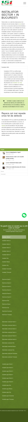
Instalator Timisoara (6, 272)
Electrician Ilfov (5, 300)
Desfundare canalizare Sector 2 (9, 325)
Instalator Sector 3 (6, 244)
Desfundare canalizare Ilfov (8, 343)
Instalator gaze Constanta (8, 395)
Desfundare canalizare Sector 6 (9, 339)
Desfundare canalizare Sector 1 (9, 321)
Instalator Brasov (6, 261)
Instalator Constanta (6, 268)
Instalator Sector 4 (6, 247)
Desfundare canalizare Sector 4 (9, 332)
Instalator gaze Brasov (7, 388)
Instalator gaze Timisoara (8, 399)
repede (3, 125)
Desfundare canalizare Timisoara (9, 357)
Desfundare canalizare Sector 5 (9, 335)
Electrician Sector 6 (6, 297)
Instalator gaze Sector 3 (7, 371)
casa (20, 24)
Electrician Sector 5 (6, 293)
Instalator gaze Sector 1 (7, 364)
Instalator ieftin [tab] (5, 67)
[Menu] (24, 3)
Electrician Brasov (6, 304)
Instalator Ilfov (5, 258)
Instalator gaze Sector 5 (7, 378)
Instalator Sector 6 (6, 254)
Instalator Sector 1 (6, 237)
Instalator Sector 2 (6, 240)
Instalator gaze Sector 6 (7, 381)
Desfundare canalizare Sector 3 (9, 328)
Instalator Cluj (5, 265)
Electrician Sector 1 (6, 279)
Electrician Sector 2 (6, 283)
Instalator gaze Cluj (6, 392)
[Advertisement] (14, 200)
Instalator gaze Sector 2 (7, 367)
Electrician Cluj (5, 307)
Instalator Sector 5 (6, 251)
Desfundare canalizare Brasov (9, 346)
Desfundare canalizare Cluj (8, 350)
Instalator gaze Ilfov (6, 385)
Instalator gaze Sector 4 (7, 374)
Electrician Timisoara (7, 314)
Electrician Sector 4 (6, 290)
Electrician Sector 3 (6, 286)
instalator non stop (17, 82)
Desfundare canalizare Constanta (9, 353)
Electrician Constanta (7, 311)
